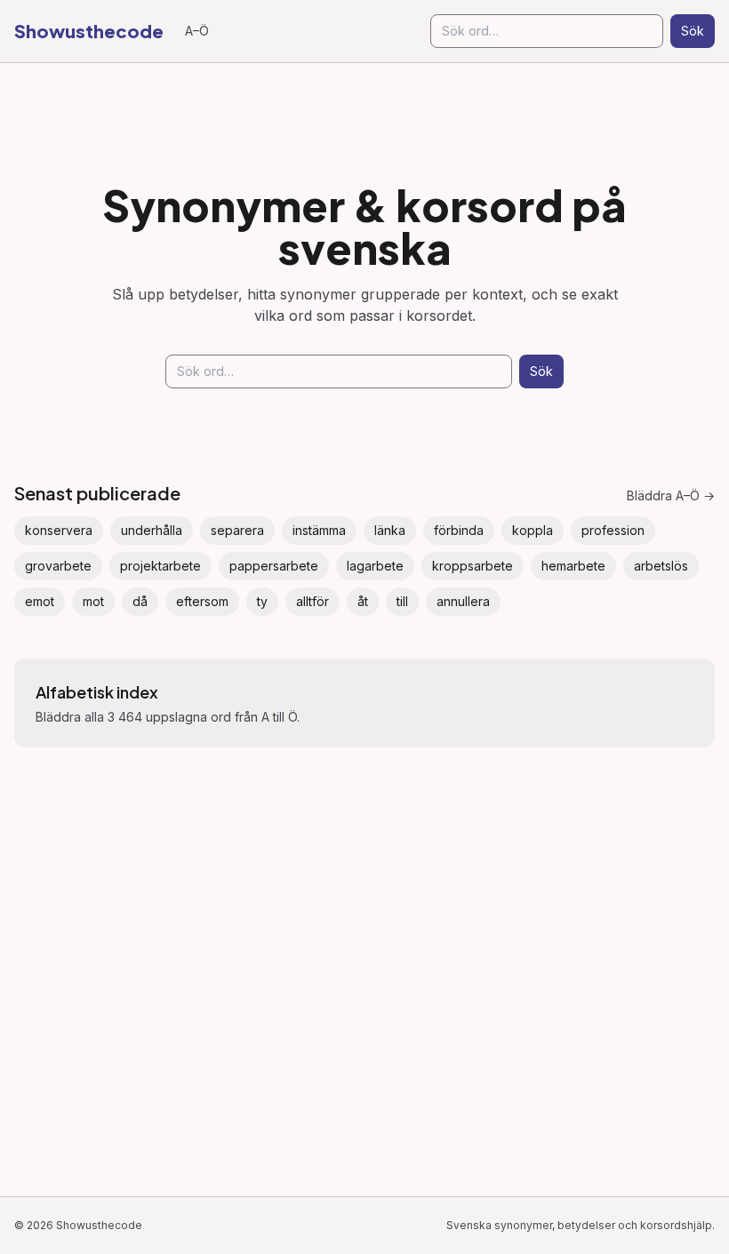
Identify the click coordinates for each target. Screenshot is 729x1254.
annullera (463, 601)
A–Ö (197, 30)
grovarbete (58, 565)
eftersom (202, 601)
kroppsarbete (472, 565)
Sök (692, 30)
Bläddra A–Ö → (671, 495)
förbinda (459, 530)
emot (39, 601)
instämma (319, 530)
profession (613, 530)
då (140, 601)
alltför (312, 601)
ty (262, 601)
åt (362, 601)
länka (389, 530)
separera (237, 530)
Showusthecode (89, 31)
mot (93, 601)
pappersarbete (273, 565)
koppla (532, 530)
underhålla (151, 530)
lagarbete (375, 565)
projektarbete (160, 565)
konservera (58, 530)
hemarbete (573, 565)
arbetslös (661, 565)
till (402, 601)
